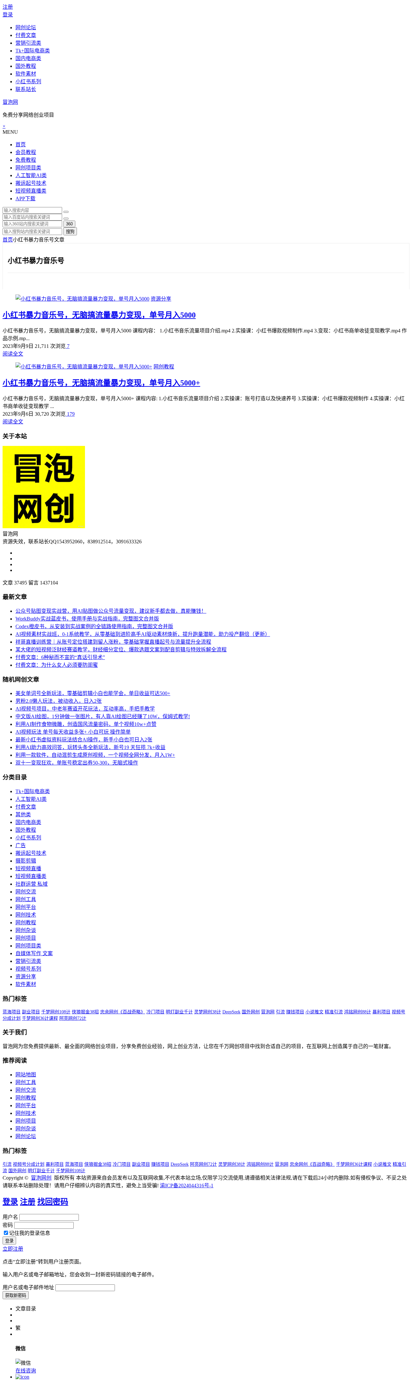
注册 (8, 7)
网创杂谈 (25, 930)
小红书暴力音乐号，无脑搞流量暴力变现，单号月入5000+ (101, 383)
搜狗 (70, 231)
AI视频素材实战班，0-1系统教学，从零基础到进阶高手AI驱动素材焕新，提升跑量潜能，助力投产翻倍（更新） (142, 634)
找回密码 (52, 1202)
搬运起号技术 (30, 183)
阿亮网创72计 (72, 1018)
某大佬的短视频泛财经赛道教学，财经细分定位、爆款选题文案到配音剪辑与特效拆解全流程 (121, 649)
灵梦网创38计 (207, 1011)
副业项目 (31, 1011)
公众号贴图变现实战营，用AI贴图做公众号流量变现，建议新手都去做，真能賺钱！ (110, 611)
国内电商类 (28, 58)
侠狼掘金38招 (85, 1011)
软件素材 (25, 74)
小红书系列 (28, 81)
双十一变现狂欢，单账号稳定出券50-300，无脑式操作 (76, 762)
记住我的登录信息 (29, 1233)
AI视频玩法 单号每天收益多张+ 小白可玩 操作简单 (73, 732)
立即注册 (13, 1249)
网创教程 (164, 366)
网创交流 (25, 891)
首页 (20, 144)
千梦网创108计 (55, 1011)
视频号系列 (28, 969)
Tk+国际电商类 (32, 50)
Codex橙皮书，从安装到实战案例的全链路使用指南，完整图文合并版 (94, 626)
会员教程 (25, 152)
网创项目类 (28, 167)
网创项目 (25, 938)
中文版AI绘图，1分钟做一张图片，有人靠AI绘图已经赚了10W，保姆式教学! (102, 716)
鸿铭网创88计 (357, 1011)
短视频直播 (28, 868)
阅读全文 (13, 354)
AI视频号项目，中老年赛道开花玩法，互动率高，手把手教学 (85, 708)
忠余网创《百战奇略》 (122, 1011)
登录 (8, 14)
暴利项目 (381, 1011)
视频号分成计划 (28, 1164)
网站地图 (25, 1074)
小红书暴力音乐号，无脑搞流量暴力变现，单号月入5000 (99, 315)
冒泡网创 (41, 1178)
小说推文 (314, 1011)
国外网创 (251, 1011)
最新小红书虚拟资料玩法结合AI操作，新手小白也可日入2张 (83, 739)
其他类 (23, 814)
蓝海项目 (12, 1011)
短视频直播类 (30, 191)
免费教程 (25, 160)
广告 (20, 845)
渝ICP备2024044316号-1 (186, 1185)
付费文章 (25, 35)
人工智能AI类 (31, 175)
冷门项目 (155, 1011)
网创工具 (25, 899)
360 (69, 224)
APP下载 (25, 198)
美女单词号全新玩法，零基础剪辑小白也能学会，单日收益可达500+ (92, 693)
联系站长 (25, 89)
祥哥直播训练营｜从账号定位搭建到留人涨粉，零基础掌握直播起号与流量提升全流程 (113, 642)
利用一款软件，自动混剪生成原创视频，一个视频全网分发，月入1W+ (95, 755)
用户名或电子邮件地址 (28, 1287)
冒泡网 (10, 102)
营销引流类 (28, 43)
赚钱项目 (295, 1011)
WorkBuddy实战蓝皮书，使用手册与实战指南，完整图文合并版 (87, 618)
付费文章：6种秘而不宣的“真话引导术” (60, 657)
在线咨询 (25, 1370)
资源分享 (161, 299)
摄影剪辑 (25, 861)
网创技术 (25, 915)
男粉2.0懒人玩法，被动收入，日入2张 (58, 701)
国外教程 (25, 66)
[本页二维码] (22, 1377)
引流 (280, 1011)
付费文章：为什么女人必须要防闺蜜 (56, 665)
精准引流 (334, 1011)
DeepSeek (231, 1011)
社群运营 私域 (31, 884)
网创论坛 (25, 27)
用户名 (10, 1217)
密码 (8, 1225)
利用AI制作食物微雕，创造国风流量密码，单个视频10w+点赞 (85, 724)
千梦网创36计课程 (40, 1018)
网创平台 (25, 907)
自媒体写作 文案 (34, 953)
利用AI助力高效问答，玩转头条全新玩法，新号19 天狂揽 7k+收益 (90, 747)
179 (70, 414)
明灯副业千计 (179, 1011)
